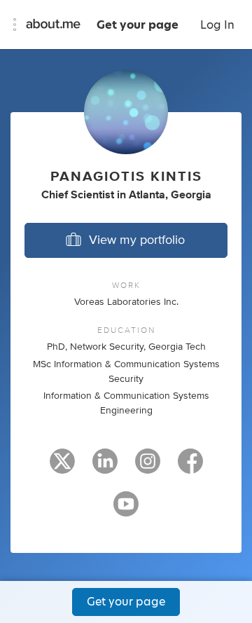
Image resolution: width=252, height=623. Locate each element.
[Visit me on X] (62, 467)
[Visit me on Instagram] (147, 467)
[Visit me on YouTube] (126, 510)
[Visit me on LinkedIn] (105, 467)
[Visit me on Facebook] (190, 467)
